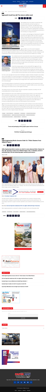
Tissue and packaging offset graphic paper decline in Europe (23, 126)
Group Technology (10, 113)
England (3, 113)
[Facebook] (15, 382)
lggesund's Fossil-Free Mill (30, 113)
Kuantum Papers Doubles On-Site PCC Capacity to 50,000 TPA (14, 283)
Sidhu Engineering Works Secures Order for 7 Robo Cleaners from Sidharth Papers (18, 275)
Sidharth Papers (22, 211)
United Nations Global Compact (7, 116)
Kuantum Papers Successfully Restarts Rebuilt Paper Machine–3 (14, 281)
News (3, 13)
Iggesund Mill (23, 113)
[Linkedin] (21, 382)
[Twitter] (18, 382)
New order (4, 211)
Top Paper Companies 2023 (10, 196)
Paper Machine (9, 211)
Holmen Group (16, 113)
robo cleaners (15, 211)
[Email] (28, 382)
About (16, 390)
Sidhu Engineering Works (31, 211)
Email (9, 313)
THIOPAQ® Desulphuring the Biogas (23, 132)
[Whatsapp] (31, 382)
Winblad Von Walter (17, 116)
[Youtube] (24, 382)
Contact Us (19, 390)
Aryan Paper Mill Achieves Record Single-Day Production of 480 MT (15, 286)
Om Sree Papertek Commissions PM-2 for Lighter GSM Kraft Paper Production (23, 205)
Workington (24, 116)
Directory (14, 1)
